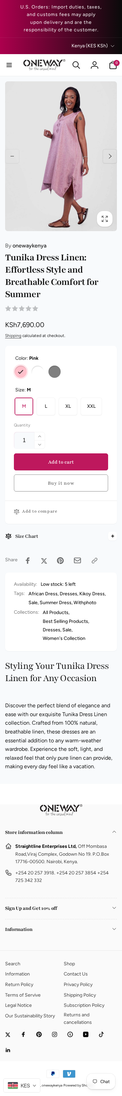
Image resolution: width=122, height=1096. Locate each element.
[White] (38, 372)
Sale (33, 603)
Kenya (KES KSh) (90, 46)
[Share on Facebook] (27, 560)
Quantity (22, 425)
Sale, (67, 630)
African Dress (43, 594)
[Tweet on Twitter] (44, 560)
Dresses (68, 594)
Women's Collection (64, 638)
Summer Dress (56, 603)
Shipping (13, 335)
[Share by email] (77, 560)
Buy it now (61, 483)
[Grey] (54, 372)
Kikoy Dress (92, 594)
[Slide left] (12, 156)
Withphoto (85, 603)
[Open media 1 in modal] (61, 156)
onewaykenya (25, 245)
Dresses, (52, 630)
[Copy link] (94, 560)
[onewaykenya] (61, 814)
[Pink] (21, 372)
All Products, (56, 612)
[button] (9, 65)
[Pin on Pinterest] (60, 560)
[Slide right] (110, 156)
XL (68, 406)
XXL (91, 406)
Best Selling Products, (66, 621)
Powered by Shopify (78, 1085)
